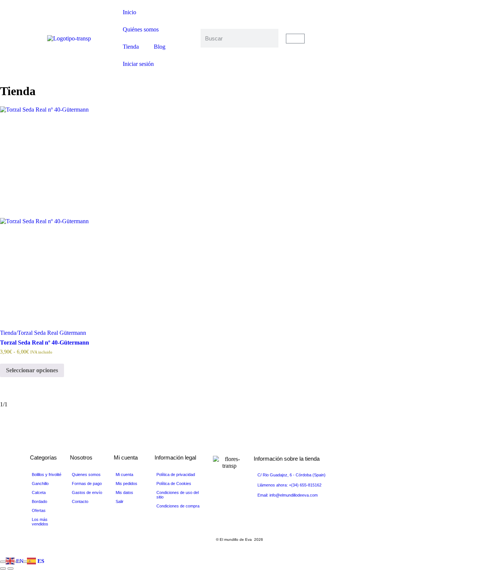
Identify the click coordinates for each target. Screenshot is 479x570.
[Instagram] (410, 51)
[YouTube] (410, 38)
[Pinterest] (410, 45)
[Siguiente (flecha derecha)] (10, 568)
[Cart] (295, 38)
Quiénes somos (141, 29)
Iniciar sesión (138, 64)
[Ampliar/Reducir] (3, 562)
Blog (159, 46)
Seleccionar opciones (32, 370)
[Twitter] (410, 31)
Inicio (129, 12)
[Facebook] (410, 24)
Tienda (131, 46)
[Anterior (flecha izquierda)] (3, 568)
